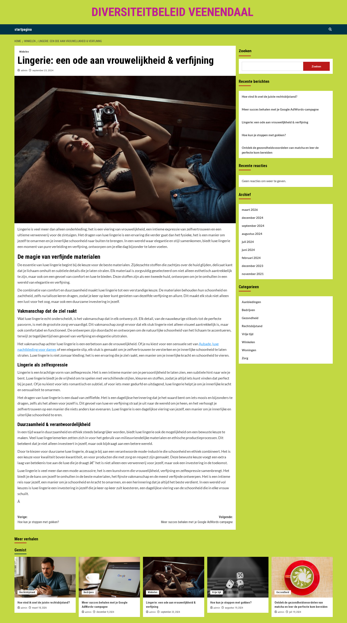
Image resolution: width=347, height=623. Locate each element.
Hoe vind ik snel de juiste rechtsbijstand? (269, 96)
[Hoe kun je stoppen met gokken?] (237, 577)
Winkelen (24, 51)
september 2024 (253, 225)
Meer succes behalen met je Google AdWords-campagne (280, 109)
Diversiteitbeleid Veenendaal (172, 12)
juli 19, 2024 (295, 612)
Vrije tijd (247, 334)
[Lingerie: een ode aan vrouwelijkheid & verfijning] (173, 577)
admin (24, 70)
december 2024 (252, 217)
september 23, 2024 (42, 70)
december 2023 (252, 265)
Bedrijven (248, 310)
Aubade (205, 344)
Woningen (249, 350)
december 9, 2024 (105, 612)
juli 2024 (248, 241)
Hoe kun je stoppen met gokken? (264, 135)
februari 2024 (251, 257)
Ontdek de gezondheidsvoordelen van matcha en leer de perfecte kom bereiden (280, 150)
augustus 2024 (252, 233)
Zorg (245, 358)
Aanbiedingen (251, 302)
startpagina (23, 29)
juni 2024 (248, 249)
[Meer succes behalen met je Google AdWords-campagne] (109, 577)
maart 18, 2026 (39, 607)
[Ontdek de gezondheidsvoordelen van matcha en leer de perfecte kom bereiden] (302, 577)
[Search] (330, 29)
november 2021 (253, 273)
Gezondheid (250, 318)
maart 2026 (250, 209)
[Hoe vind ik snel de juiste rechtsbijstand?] (45, 577)
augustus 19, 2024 (234, 607)
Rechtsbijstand (252, 326)
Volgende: (197, 519)
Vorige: (38, 519)
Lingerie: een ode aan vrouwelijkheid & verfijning (275, 122)
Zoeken (245, 51)
